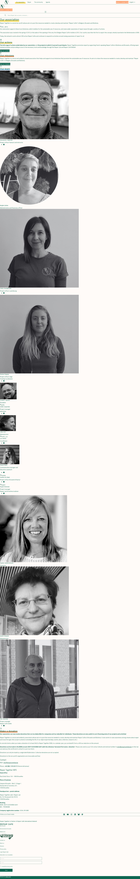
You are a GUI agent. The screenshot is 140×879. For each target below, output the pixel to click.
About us (2, 843)
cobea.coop (8, 876)
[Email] (4, 144)
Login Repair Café (4, 852)
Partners (2, 846)
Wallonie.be (2, 831)
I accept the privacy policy (7, 866)
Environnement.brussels (5, 828)
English (132, 2)
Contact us (2, 840)
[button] (45, 12)
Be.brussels (2, 825)
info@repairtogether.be (124, 747)
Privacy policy (3, 849)
